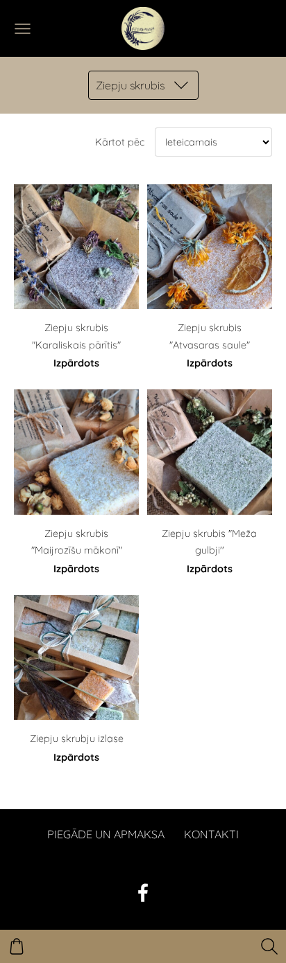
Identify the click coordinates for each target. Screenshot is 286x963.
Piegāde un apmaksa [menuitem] (106, 834)
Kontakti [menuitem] (211, 834)
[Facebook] (143, 893)
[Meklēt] (269, 946)
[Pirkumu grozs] (16, 946)
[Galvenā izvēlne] (22, 29)
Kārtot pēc (119, 142)
